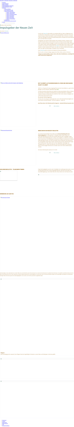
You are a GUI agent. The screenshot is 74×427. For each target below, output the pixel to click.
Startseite (6, 31)
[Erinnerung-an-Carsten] (37, 233)
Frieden (57, 45)
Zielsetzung (42, 50)
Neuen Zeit (45, 33)
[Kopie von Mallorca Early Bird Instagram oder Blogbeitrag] (18, 104)
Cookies (3, 421)
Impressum (4, 420)
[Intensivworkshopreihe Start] (18, 147)
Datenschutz (4, 422)
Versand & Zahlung (5, 425)
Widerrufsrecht (5, 423)
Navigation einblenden (13, 0)
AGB (3, 424)
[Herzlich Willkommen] (18, 55)
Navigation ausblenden (4, 0)
